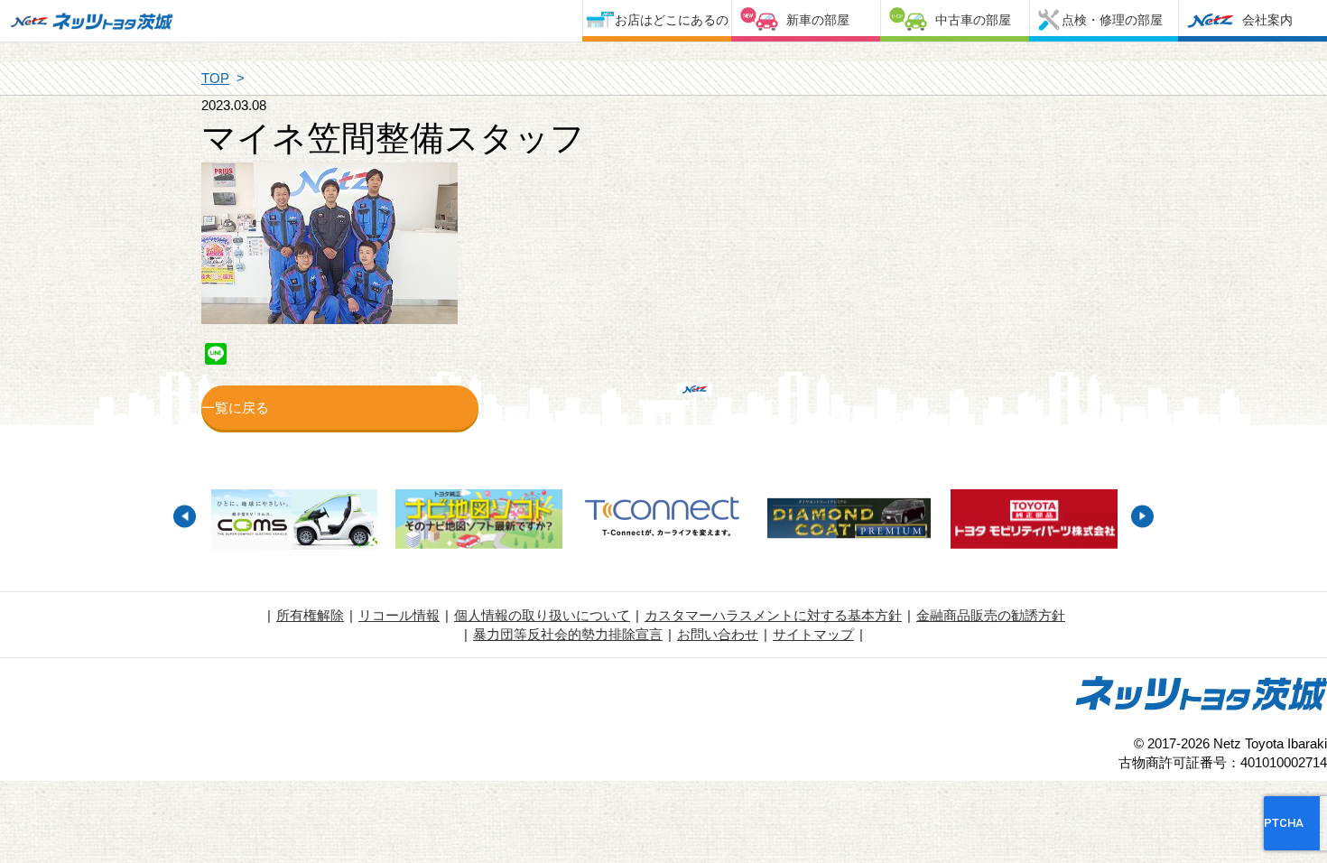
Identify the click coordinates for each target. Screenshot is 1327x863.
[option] (293, 521)
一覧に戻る (235, 407)
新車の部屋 (817, 20)
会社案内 (1267, 20)
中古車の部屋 (973, 20)
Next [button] (1142, 516)
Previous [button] (184, 516)
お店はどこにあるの (671, 20)
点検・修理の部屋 (1112, 20)
